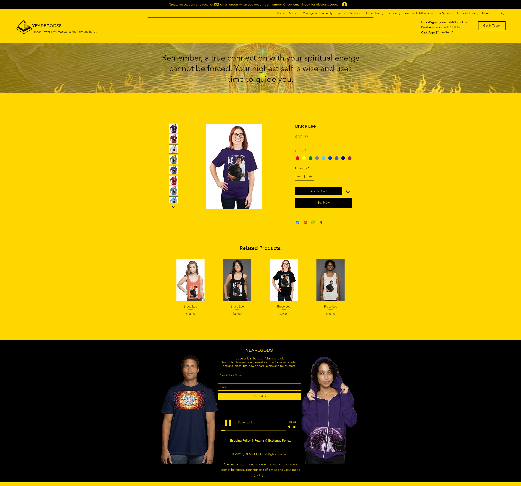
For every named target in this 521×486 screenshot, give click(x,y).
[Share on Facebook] (297, 222)
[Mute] (289, 427)
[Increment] (310, 176)
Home (173, 108)
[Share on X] (321, 222)
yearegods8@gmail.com (454, 22)
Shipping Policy (240, 440)
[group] (260, 298)
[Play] (228, 423)
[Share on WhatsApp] (313, 222)
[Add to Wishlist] (348, 191)
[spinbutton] (304, 176)
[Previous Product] (163, 280)
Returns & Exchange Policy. (272, 440)
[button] (294, 13)
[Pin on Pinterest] (305, 222)
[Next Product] (357, 280)
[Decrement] (298, 176)
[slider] (294, 427)
